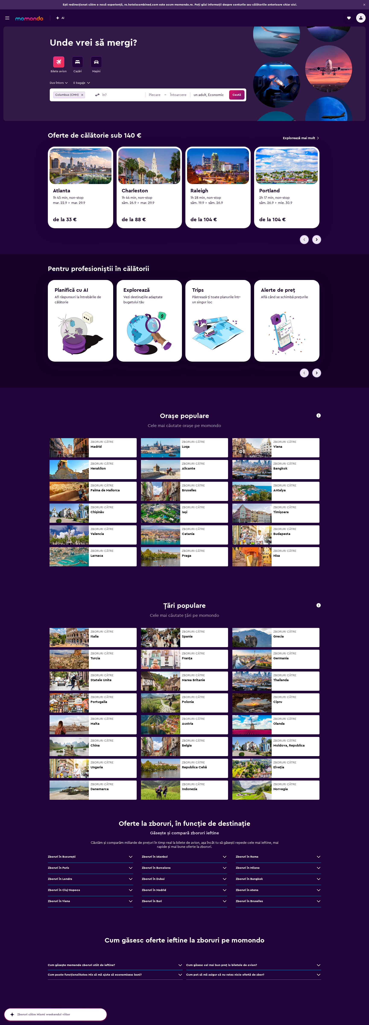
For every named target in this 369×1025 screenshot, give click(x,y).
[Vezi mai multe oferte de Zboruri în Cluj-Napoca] (130, 890)
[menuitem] (59, 65)
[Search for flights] (58, 62)
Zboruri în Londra (60, 879)
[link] (300, 138)
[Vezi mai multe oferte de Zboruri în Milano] (318, 867)
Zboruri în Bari (152, 901)
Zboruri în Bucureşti (62, 856)
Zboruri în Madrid (154, 890)
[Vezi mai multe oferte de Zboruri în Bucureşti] (130, 856)
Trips (198, 290)
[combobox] (59, 83)
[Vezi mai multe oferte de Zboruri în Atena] (318, 890)
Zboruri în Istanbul (155, 856)
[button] (364, 4)
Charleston (135, 190)
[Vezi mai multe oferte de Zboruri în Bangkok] (318, 879)
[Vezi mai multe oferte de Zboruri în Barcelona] (224, 867)
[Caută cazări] (77, 62)
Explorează (136, 290)
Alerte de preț (278, 290)
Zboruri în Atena (247, 890)
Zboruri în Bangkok (249, 879)
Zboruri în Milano (248, 867)
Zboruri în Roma (247, 856)
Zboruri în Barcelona (156, 867)
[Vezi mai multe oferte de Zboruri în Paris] (130, 867)
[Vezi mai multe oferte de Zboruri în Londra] (130, 879)
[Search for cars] (96, 62)
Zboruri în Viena (59, 901)
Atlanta (61, 190)
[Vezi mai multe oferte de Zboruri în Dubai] (224, 879)
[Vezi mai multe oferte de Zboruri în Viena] (130, 901)
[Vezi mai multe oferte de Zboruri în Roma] (318, 856)
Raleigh (199, 190)
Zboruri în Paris (58, 867)
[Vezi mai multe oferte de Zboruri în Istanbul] (224, 856)
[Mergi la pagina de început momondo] (29, 18)
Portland (269, 190)
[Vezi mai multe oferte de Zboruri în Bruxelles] (318, 901)
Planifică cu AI (71, 290)
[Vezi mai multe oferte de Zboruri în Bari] (224, 901)
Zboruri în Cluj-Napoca (64, 890)
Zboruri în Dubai (153, 879)
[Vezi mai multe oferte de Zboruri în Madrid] (224, 890)
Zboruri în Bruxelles (249, 901)
